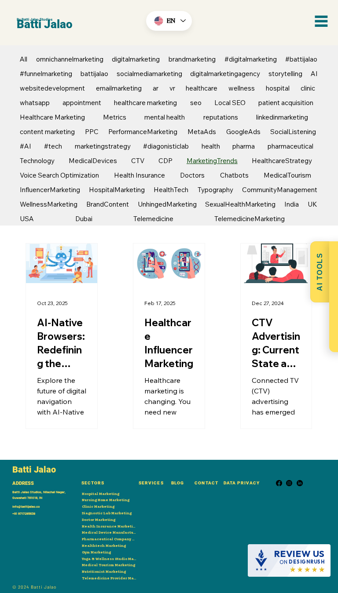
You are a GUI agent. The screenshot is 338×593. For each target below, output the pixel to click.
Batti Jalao (45, 24)
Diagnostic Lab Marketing (107, 513)
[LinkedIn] (300, 483)
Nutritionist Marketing (104, 571)
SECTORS (92, 482)
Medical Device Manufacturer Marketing (109, 532)
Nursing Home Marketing (105, 500)
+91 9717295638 (23, 513)
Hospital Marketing (100, 493)
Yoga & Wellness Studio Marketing (109, 559)
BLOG (177, 482)
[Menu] (321, 21)
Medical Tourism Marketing (108, 565)
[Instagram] (289, 483)
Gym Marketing (96, 552)
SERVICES (151, 482)
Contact (206, 482)
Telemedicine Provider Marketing (109, 578)
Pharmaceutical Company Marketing (109, 539)
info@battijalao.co (26, 506)
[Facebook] (279, 483)
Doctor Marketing (98, 519)
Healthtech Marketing (104, 545)
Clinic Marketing (98, 506)
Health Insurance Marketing (109, 526)
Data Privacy (242, 482)
